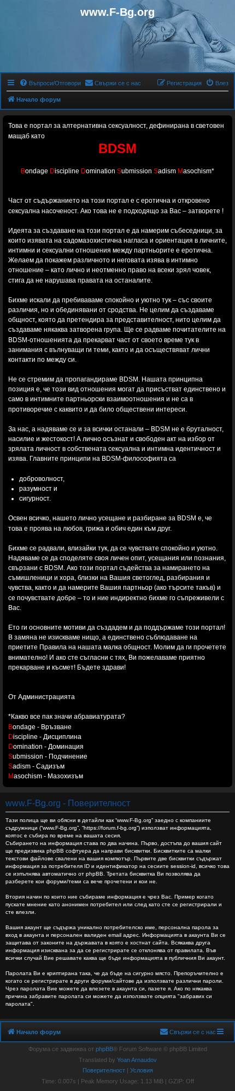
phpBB (104, 1049)
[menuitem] (50, 83)
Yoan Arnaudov (137, 1060)
